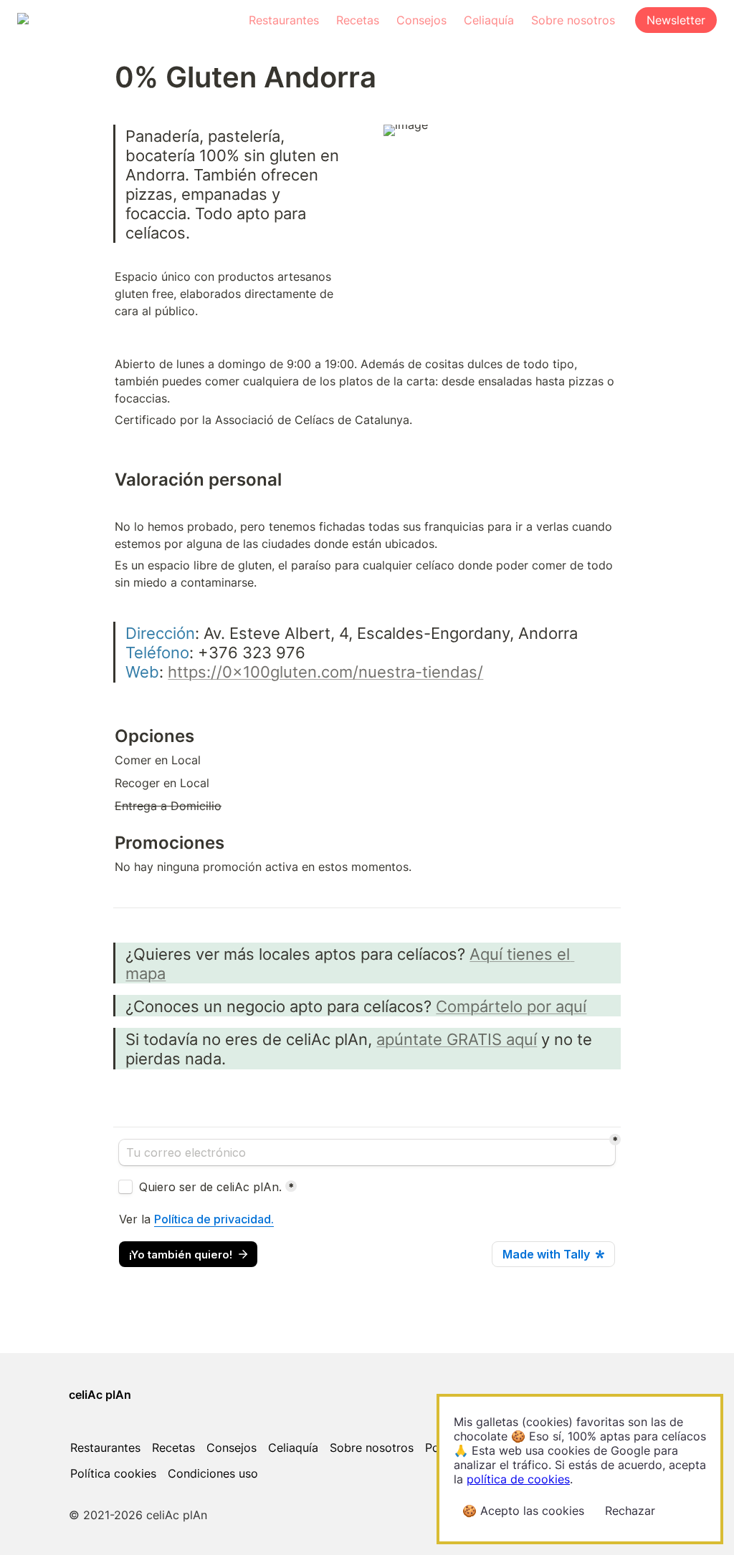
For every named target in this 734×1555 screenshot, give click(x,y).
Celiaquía (489, 20)
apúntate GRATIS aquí (456, 1039)
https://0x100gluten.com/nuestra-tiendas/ (325, 671)
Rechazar (630, 1510)
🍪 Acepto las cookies (523, 1510)
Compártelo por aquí (511, 1006)
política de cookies (518, 1479)
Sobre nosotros (573, 20)
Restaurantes (284, 20)
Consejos (421, 20)
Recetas (357, 20)
